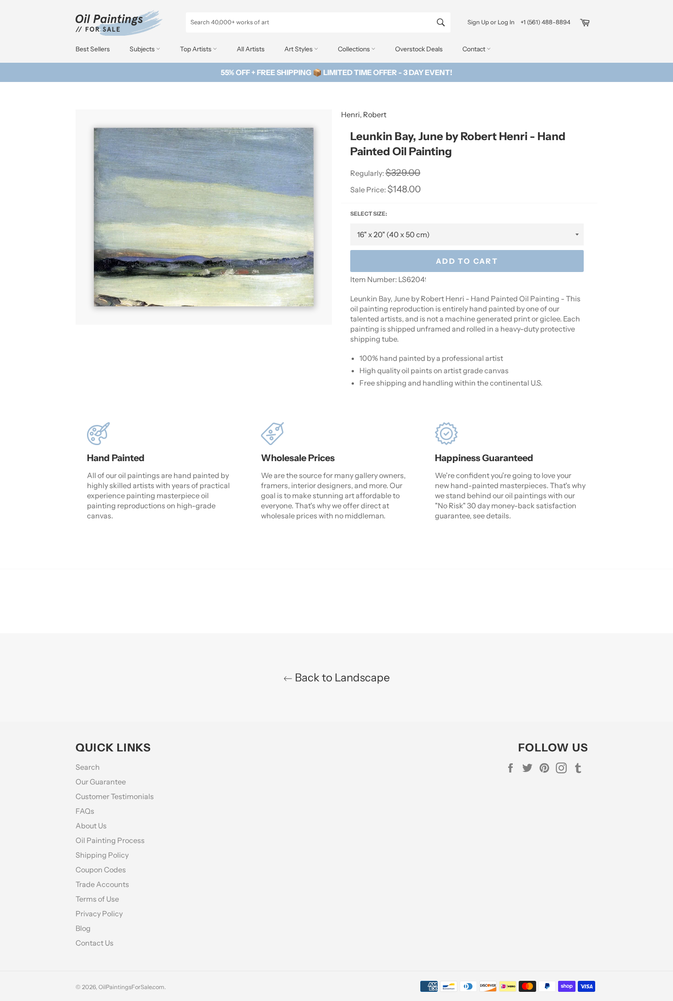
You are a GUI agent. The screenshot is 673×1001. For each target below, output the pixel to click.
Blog (83, 928)
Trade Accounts (102, 884)
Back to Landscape (341, 677)
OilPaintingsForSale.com (131, 987)
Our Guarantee (101, 781)
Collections (354, 49)
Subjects (143, 49)
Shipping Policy (102, 855)
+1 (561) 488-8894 (545, 22)
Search (88, 767)
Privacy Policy (99, 913)
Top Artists (196, 49)
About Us (91, 825)
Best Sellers (93, 49)
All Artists (251, 49)
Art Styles (299, 49)
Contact (474, 49)
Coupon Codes (101, 869)
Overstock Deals (419, 49)
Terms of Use (97, 898)
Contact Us (95, 942)
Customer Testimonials (115, 796)
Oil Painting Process (110, 840)
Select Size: (368, 213)
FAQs (85, 811)
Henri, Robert (363, 114)
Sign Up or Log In (491, 22)
